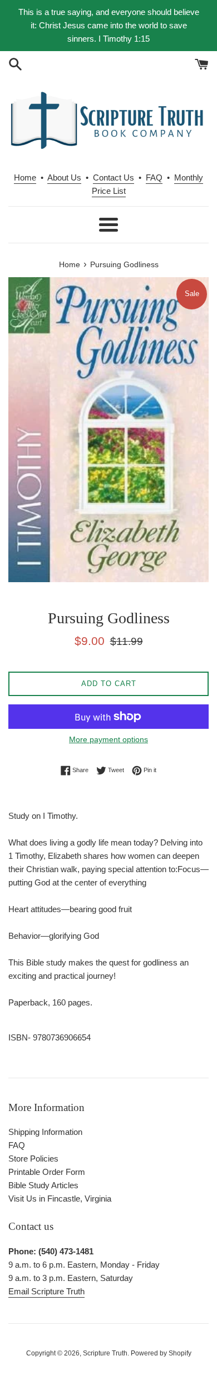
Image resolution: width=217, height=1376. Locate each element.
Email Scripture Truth (46, 1291)
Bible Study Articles (43, 1185)
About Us (64, 177)
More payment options (108, 739)
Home (25, 177)
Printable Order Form (46, 1172)
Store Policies (33, 1158)
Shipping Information (45, 1132)
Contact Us (113, 177)
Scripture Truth (105, 1353)
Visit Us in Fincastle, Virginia (59, 1198)
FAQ (154, 177)
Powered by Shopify (161, 1353)
